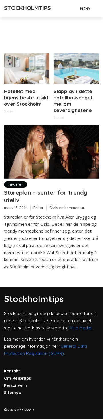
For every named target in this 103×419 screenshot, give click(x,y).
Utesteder (15, 185)
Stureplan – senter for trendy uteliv (45, 196)
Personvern (15, 385)
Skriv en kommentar (66, 207)
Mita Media (80, 328)
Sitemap (12, 392)
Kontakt (12, 371)
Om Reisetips (17, 378)
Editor (38, 207)
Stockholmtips (27, 7)
